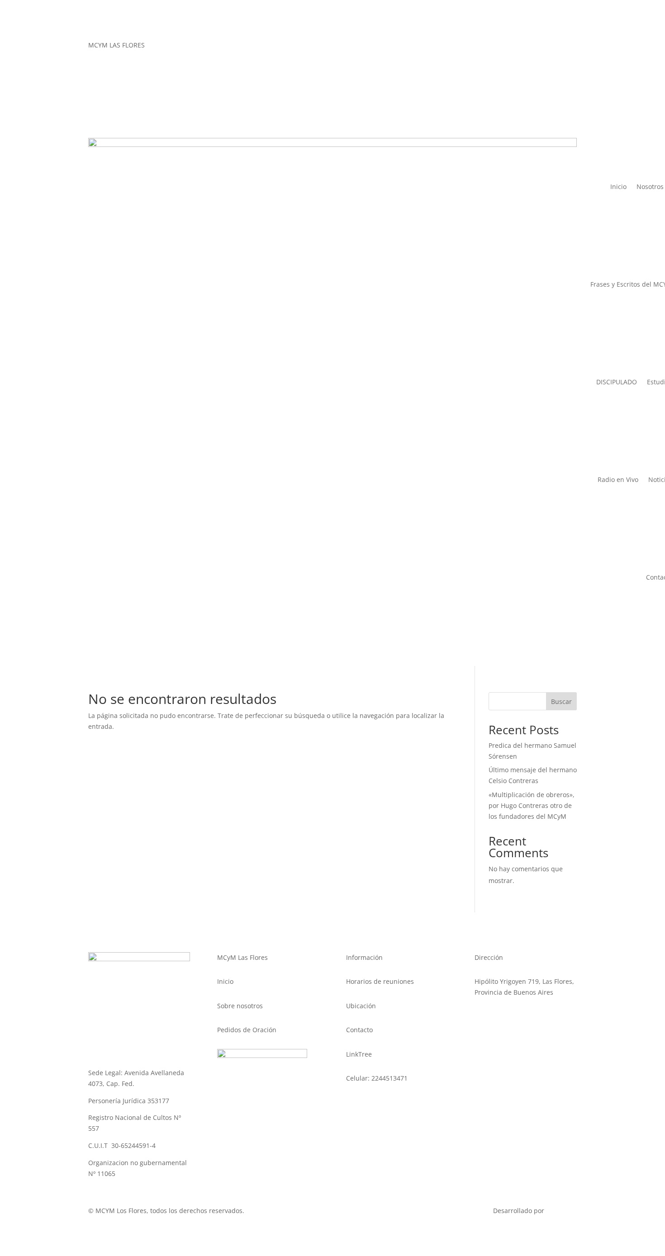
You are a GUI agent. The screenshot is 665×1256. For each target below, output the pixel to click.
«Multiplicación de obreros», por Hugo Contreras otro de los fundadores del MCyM (532, 805)
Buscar (561, 701)
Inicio (618, 186)
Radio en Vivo (618, 479)
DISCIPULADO (616, 382)
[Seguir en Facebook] (515, 47)
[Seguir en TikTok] (551, 47)
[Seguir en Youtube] (569, 47)
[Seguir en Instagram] (533, 47)
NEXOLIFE (561, 1210)
